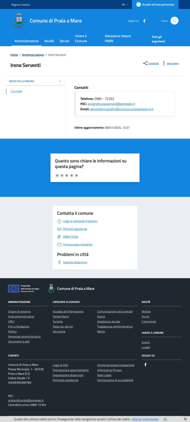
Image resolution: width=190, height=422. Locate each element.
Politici (12, 331)
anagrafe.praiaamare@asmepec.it (111, 103)
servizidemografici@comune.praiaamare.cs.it (121, 109)
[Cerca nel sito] (174, 21)
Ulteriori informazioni (145, 419)
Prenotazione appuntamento (71, 370)
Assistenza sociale (108, 321)
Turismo (58, 321)
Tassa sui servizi (63, 326)
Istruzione (59, 331)
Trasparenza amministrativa (114, 326)
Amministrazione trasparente (115, 365)
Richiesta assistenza (65, 380)
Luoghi (146, 347)
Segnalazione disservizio (68, 375)
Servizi (64, 40)
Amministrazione (26, 40)
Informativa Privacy (109, 370)
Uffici (11, 321)
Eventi (146, 342)
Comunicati (149, 321)
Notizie (146, 311)
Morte (101, 331)
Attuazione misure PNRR (118, 38)
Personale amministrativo (24, 336)
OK (165, 419)
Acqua (101, 316)
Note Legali (104, 375)
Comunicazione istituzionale (115, 311)
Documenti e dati (19, 341)
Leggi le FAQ (60, 365)
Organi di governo (19, 311)
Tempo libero (61, 316)
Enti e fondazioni (18, 326)
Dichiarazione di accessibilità (115, 380)
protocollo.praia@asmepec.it (26, 400)
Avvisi (145, 316)
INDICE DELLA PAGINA (21, 81)
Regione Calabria (21, 4)
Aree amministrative (21, 316)
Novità (49, 40)
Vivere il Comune (81, 38)
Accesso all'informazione (68, 311)
